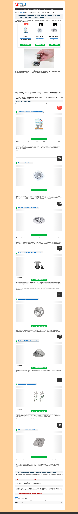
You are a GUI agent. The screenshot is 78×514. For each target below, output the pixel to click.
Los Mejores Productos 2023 (39, 512)
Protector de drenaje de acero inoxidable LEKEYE (28, 207)
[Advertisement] (39, 80)
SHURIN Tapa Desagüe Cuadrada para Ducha (27, 429)
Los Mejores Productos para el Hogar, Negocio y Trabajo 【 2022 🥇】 (21, 5)
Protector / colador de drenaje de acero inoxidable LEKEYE (30, 252)
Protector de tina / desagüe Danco (25, 162)
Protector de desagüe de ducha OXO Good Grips (28, 299)
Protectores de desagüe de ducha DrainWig (27, 384)
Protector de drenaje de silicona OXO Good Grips (28, 340)
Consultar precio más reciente (39, 138)
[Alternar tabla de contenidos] (61, 502)
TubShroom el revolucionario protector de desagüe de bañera (30, 111)
